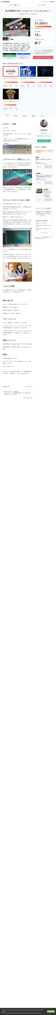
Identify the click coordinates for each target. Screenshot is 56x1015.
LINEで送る (10, 55)
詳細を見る (39, 166)
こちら (49, 237)
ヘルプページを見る (44, 232)
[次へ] (29, 27)
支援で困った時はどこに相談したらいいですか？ (43, 229)
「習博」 (16, 134)
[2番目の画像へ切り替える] (10, 38)
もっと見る (28, 386)
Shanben (22, 14)
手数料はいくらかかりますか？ (41, 223)
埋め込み (10, 58)
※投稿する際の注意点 (27, 397)
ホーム (7, 116)
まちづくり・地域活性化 (31, 14)
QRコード (24, 58)
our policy (40, 1012)
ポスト (10, 53)
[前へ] (4, 27)
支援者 (24, 115)
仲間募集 (33, 115)
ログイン (46, 1)
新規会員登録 (52, 1)
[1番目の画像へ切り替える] (5, 38)
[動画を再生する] (16, 27)
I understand (51, 1011)
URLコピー (24, 55)
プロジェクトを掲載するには (14, 5)
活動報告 (16, 115)
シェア (24, 53)
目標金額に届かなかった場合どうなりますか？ (43, 226)
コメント (42, 115)
